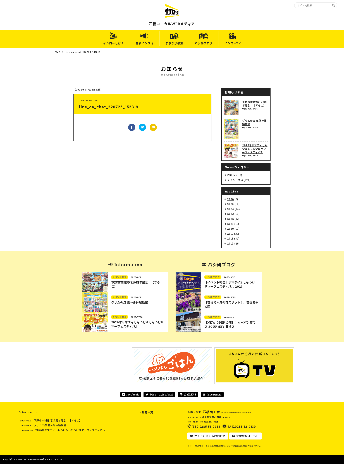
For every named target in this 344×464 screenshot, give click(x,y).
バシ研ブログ (204, 43)
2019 (230, 233)
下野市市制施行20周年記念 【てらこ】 (254, 103)
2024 (230, 209)
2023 (230, 214)
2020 (230, 228)
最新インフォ (145, 43)
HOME (56, 52)
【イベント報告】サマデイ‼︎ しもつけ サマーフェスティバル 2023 (229, 284)
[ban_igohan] (172, 365)
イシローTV (232, 43)
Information (128, 265)
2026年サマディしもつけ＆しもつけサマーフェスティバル (254, 149)
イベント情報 (235, 180)
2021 (230, 224)
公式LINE (190, 394)
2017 (230, 243)
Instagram (214, 394)
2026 (230, 199)
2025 (230, 204)
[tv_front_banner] (254, 365)
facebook (132, 394)
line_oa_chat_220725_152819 (82, 52)
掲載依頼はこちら (247, 436)
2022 (230, 219)
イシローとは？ (113, 43)
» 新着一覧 (146, 412)
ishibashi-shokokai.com (203, 421)
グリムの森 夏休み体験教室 (129, 302)
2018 (230, 238)
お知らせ (232, 175)
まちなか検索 (174, 43)
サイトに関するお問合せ (209, 436)
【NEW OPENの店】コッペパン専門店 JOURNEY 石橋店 (230, 324)
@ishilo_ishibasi (161, 394)
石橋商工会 (211, 412)
